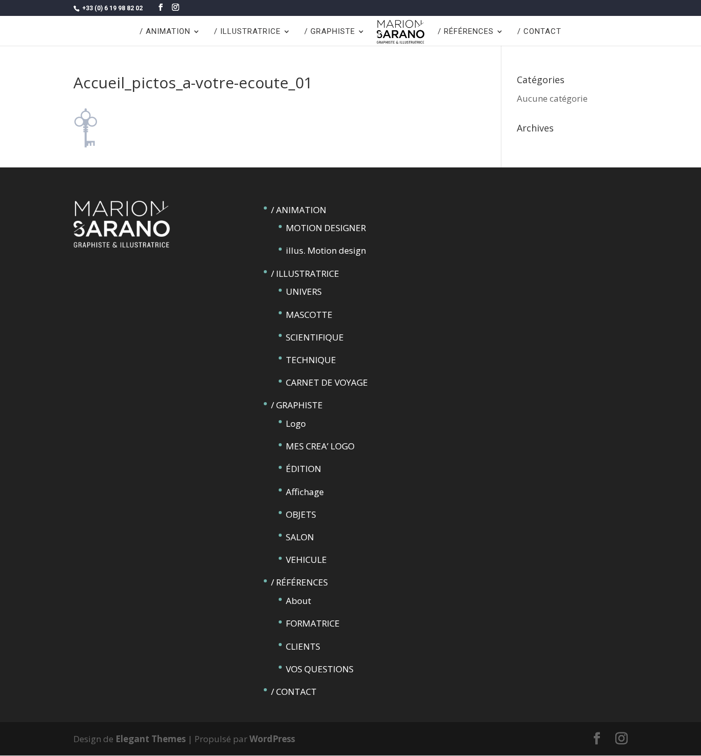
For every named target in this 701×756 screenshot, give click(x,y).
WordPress (272, 739)
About (298, 601)
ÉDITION (303, 469)
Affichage (305, 492)
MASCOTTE (309, 314)
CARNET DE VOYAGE (327, 382)
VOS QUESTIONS (320, 669)
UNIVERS (304, 291)
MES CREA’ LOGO (320, 446)
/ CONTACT (539, 32)
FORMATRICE (313, 623)
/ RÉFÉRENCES (466, 32)
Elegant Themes (150, 739)
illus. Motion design (326, 250)
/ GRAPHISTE (329, 32)
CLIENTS (303, 646)
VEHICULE (306, 559)
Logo (296, 423)
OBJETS (301, 514)
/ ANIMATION (165, 32)
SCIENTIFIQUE (315, 337)
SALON (300, 537)
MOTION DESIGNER (326, 228)
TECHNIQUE (311, 360)
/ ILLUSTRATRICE (247, 32)
